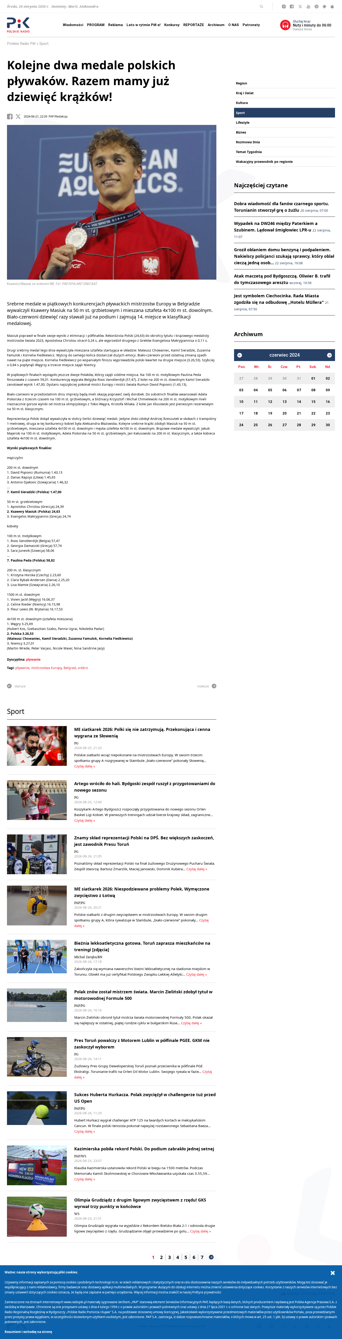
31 (299, 378)
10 (241, 402)
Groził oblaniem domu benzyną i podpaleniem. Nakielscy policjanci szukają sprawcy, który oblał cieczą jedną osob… (284, 256)
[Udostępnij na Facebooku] (11, 116)
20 (284, 413)
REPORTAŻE (193, 25)
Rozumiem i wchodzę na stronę (28, 1332)
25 (256, 425)
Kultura (242, 102)
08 (313, 390)
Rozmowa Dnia (248, 142)
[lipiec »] (329, 355)
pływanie (33, 659)
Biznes (241, 132)
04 (256, 390)
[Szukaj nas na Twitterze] (300, 6)
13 (284, 402)
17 (241, 413)
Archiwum (216, 25)
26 (270, 425)
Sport (44, 43)
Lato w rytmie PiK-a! (144, 25)
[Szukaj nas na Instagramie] (284, 6)
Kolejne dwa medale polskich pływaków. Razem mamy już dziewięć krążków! (91, 80)
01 (313, 378)
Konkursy (172, 25)
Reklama (115, 25)
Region (241, 83)
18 (256, 413)
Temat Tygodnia (249, 152)
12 (270, 402)
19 (270, 413)
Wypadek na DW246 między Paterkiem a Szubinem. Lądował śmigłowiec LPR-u (282, 230)
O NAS (233, 25)
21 (299, 413)
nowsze (203, 686)
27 (241, 378)
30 (284, 378)
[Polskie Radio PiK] (18, 25)
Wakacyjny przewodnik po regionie (264, 161)
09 (328, 390)
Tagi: (11, 668)
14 (299, 402)
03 (241, 390)
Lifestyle (242, 122)
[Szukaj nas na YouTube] (308, 6)
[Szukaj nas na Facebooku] (292, 6)
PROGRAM (95, 25)
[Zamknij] (332, 1273)
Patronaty (251, 25)
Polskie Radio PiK (21, 43)
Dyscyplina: (16, 659)
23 (328, 413)
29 (270, 378)
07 (299, 390)
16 (328, 402)
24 (241, 425)
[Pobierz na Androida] (324, 6)
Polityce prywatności (206, 1292)
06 (284, 390)
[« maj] (239, 355)
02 (328, 378)
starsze (20, 686)
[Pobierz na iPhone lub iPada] (332, 6)
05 (270, 390)
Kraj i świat (245, 93)
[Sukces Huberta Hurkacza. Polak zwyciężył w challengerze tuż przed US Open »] (37, 1112)
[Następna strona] (211, 1257)
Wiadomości (73, 25)
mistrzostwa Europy (46, 668)
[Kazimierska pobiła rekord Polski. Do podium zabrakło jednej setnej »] (37, 1165)
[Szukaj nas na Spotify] (317, 6)
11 (256, 402)
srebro (83, 668)
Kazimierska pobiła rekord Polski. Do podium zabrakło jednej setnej (144, 1149)
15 (313, 402)
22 (313, 413)
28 (256, 378)
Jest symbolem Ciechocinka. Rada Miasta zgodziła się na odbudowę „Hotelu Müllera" (281, 302)
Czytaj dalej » (84, 766)
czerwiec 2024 (284, 355)
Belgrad (70, 668)
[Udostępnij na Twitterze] (19, 116)
